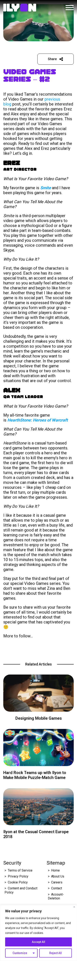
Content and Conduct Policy (21, 890)
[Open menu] (70, 7)
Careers (56, 882)
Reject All (55, 953)
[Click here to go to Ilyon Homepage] (19, 7)
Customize (20, 953)
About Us (57, 876)
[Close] (74, 907)
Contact (56, 888)
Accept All (38, 942)
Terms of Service (20, 870)
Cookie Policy (18, 882)
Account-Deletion (56, 896)
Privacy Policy (18, 876)
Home (55, 870)
